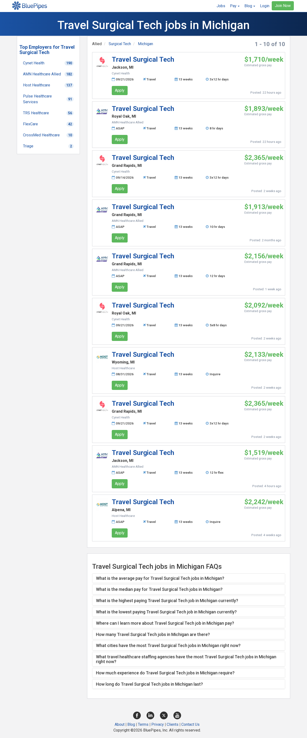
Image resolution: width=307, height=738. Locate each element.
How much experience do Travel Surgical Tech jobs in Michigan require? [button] (165, 672)
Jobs (221, 6)
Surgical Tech (120, 44)
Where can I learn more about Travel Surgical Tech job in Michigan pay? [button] (165, 623)
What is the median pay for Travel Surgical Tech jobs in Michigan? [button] (159, 589)
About (119, 724)
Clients (172, 724)
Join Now (283, 5)
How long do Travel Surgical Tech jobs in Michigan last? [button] (149, 684)
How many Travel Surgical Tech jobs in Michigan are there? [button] (153, 634)
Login (264, 6)
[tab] (188, 578)
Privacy (157, 724)
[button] (235, 6)
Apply (119, 90)
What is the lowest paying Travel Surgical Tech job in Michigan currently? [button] (166, 611)
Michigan (145, 44)
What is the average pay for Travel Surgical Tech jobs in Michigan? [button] (160, 578)
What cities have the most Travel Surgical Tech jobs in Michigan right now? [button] (168, 645)
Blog (131, 724)
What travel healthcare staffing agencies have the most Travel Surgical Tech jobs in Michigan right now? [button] (186, 659)
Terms (143, 724)
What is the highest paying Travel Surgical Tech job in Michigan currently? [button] (167, 600)
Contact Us (190, 724)
